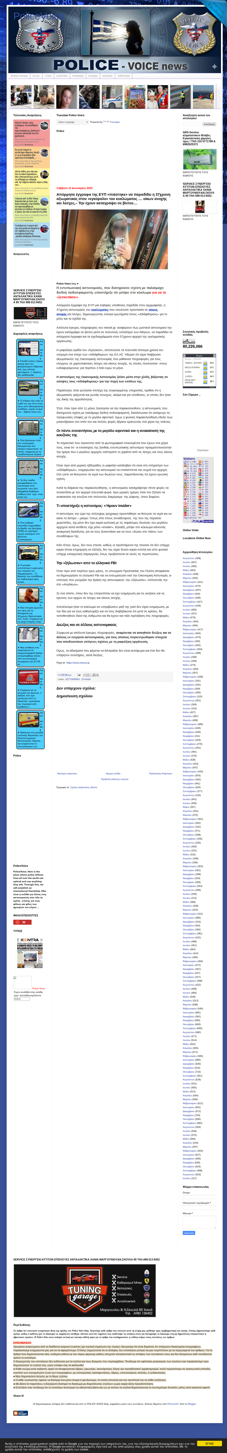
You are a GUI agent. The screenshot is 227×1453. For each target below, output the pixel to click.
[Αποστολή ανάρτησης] (78, 675)
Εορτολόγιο (202, 450)
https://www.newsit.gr (78, 662)
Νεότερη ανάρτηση (67, 773)
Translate (115, 122)
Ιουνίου (186, 566)
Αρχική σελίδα (113, 773)
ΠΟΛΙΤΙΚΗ (62, 76)
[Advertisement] (115, 158)
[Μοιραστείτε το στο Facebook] (94, 675)
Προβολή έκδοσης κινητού (114, 779)
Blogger (192, 1404)
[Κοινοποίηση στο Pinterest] (97, 675)
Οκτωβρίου (188, 597)
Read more (29, 145)
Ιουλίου (186, 562)
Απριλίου (187, 574)
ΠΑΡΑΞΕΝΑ (124, 76)
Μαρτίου (187, 578)
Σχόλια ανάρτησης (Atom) (83, 787)
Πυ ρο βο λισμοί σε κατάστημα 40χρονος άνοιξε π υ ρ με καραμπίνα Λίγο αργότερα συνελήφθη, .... (27, 153)
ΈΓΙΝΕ (210, 1443)
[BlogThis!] (88, 675)
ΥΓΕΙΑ (48, 76)
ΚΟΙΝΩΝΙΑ (78, 76)
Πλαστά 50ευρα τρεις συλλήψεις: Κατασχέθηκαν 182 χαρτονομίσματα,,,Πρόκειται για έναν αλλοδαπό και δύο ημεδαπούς (27, 129)
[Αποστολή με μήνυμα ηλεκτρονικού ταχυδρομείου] (84, 675)
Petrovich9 (172, 1404)
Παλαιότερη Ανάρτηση (160, 773)
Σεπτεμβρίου (189, 601)
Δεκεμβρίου (189, 590)
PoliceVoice (38, 16)
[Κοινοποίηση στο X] (91, 675)
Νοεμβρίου (188, 593)
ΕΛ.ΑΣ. (36, 76)
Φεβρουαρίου (190, 582)
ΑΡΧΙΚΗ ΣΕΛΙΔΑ (19, 76)
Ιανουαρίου (188, 586)
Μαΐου (186, 570)
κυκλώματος (100, 309)
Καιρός (212, 387)
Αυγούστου (189, 558)
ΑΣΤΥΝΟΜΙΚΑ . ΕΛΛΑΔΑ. (78, 679)
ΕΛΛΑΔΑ (93, 76)
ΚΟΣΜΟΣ (108, 76)
